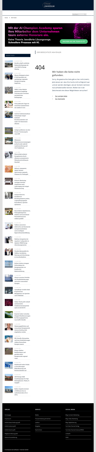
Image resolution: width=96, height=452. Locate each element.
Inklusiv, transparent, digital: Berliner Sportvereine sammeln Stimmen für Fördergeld (21, 171)
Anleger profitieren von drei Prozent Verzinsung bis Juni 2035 (22, 132)
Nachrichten (38, 430)
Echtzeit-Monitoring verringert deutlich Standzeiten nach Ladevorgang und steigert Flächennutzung (21, 184)
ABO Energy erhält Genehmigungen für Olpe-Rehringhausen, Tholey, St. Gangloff (22, 380)
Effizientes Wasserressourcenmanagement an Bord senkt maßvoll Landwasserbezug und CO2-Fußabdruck (22, 144)
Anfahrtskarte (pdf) (10, 430)
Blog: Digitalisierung (71, 422)
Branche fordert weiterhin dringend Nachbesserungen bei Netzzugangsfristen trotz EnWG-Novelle (22, 317)
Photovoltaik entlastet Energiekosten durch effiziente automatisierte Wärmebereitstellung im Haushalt (21, 158)
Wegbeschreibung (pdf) (11, 433)
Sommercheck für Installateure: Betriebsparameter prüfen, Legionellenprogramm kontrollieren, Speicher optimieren (22, 199)
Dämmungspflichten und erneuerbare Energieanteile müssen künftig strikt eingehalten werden (22, 329)
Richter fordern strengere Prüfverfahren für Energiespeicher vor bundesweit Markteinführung (21, 267)
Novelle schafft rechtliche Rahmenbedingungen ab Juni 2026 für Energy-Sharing (21, 66)
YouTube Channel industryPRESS (75, 430)
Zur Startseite (60, 99)
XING (67, 437)
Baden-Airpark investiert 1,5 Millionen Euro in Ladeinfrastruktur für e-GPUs (21, 392)
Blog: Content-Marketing (72, 415)
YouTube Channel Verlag (72, 426)
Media (37, 415)
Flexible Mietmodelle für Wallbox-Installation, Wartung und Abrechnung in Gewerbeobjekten (21, 254)
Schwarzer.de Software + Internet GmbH (17, 449)
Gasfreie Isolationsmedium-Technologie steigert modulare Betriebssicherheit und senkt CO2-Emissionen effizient (22, 118)
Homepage (8, 415)
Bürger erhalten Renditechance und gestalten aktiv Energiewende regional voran (20, 354)
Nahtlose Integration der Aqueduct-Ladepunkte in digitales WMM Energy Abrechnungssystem (21, 242)
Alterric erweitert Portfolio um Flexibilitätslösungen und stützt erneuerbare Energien (22, 280)
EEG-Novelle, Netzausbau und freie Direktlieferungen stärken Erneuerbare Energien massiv (22, 341)
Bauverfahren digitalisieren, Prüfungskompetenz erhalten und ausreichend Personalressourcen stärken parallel (22, 214)
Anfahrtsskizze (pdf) (10, 426)
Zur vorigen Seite (61, 96)
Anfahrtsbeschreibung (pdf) (12, 422)
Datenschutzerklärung (11, 437)
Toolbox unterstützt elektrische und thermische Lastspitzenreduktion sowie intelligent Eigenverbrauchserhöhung (22, 229)
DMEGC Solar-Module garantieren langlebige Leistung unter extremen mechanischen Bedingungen (21, 93)
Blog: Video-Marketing (72, 419)
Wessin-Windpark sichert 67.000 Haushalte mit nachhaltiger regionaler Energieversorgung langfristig (21, 79)
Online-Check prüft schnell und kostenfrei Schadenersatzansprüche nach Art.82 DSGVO (22, 305)
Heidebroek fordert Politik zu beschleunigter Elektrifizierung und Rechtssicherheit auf (21, 367)
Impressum (8, 419)
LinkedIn (68, 433)
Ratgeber (37, 426)
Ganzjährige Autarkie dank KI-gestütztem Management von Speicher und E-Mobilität (22, 292)
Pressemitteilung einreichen (43, 419)
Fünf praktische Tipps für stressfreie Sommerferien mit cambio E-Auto (21, 105)
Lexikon (37, 422)
